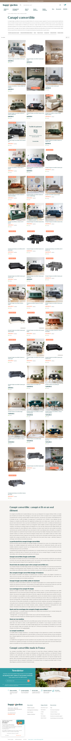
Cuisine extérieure (35, 10)
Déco (53, 9)
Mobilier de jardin (6, 10)
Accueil (9, 13)
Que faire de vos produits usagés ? (56, 716)
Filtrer (68, 37)
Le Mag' (42, 711)
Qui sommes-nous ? (44, 707)
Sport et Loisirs (27, 10)
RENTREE (65, 9)
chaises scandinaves (29, 578)
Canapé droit (46, 32)
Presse (42, 713)
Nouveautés (58, 9)
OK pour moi (18, 735)
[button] (1, 739)
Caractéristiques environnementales (56, 718)
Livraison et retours (53, 711)
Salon (18, 13)
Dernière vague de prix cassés (13, 32)
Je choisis (7, 735)
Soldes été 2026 (53, 32)
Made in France (40, 32)
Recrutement (43, 709)
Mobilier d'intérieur (44, 10)
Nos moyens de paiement (54, 709)
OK (28, 680)
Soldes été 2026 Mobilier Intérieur (26, 32)
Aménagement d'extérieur (16, 10)
